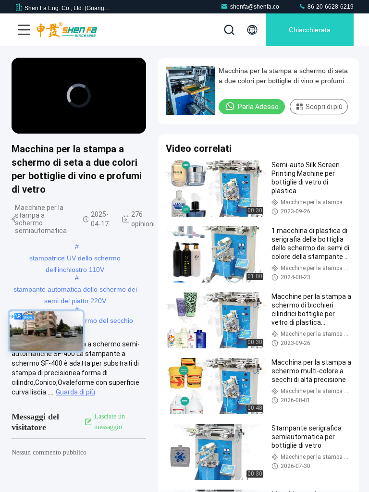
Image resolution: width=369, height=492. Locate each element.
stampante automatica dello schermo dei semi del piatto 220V (75, 290)
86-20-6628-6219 (330, 6)
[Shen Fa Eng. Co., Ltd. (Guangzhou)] (67, 29)
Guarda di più (75, 392)
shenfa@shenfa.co (254, 6)
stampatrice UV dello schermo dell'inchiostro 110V (75, 259)
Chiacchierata (310, 30)
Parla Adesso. (259, 107)
